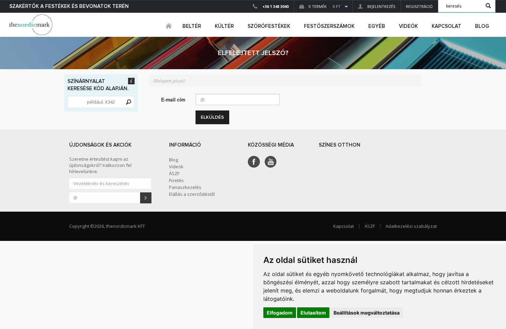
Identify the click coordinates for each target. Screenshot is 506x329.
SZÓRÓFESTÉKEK (268, 26)
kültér (224, 26)
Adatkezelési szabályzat (411, 226)
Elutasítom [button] (313, 313)
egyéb (376, 26)
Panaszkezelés (185, 187)
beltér (191, 26)
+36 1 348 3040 (275, 6)
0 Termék (324, 6)
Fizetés (176, 180)
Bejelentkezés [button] (380, 6)
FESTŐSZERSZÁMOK (329, 26)
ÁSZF (174, 173)
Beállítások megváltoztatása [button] (367, 313)
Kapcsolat (446, 26)
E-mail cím (173, 99)
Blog (482, 26)
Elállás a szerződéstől (192, 194)
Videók (408, 26)
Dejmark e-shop (31, 24)
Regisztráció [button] (419, 6)
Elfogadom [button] (280, 313)
